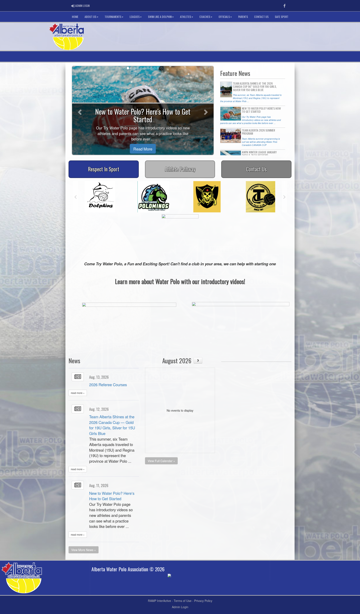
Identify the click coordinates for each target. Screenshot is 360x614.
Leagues (135, 16)
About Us (90, 16)
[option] (100, 196)
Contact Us (261, 16)
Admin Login (180, 607)
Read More (142, 149)
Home (75, 16)
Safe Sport (281, 16)
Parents (243, 16)
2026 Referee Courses (108, 384)
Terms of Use (182, 601)
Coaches (204, 16)
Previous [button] (75, 196)
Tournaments (113, 16)
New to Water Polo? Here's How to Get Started (111, 495)
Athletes (185, 16)
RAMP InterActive (159, 601)
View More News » (83, 550)
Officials (224, 16)
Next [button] (284, 196)
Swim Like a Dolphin (160, 16)
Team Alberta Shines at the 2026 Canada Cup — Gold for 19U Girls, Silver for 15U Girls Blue (112, 425)
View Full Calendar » (161, 461)
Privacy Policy (203, 601)
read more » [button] (78, 393)
